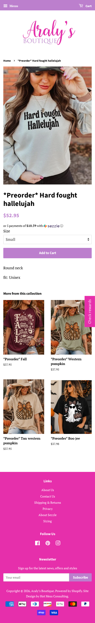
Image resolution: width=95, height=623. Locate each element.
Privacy (48, 509)
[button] (47, 226)
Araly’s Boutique (42, 591)
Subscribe (80, 577)
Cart (88, 6)
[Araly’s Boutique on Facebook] (37, 544)
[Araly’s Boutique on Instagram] (57, 544)
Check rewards (89, 311)
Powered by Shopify (68, 591)
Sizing (47, 521)
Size (6, 231)
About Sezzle (47, 515)
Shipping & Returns (47, 502)
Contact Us (47, 496)
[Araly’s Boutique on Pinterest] (47, 544)
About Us (47, 490)
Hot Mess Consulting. (54, 596)
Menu (13, 6)
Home (7, 61)
